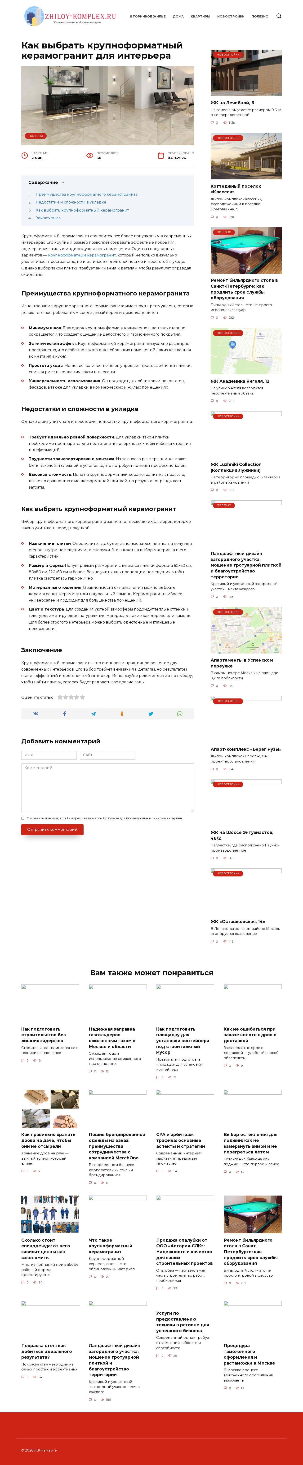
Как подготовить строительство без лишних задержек (43, 1035)
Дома (178, 16)
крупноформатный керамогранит (82, 255)
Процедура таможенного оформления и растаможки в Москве (249, 1354)
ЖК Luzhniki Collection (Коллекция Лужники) (236, 467)
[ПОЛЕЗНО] (246, 271)
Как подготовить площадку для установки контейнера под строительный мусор (182, 1041)
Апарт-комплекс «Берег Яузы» (246, 749)
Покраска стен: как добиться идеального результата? (46, 1351)
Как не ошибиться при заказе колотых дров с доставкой (250, 1035)
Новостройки (231, 16)
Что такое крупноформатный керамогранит (110, 1245)
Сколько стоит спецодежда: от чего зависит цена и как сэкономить (45, 1248)
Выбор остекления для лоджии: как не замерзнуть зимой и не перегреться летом (250, 1143)
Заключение (48, 218)
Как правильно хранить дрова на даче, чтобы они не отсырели (48, 1140)
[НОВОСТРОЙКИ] (246, 93)
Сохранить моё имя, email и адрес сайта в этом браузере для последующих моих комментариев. (105, 818)
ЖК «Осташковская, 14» (238, 921)
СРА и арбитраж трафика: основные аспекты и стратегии (180, 1140)
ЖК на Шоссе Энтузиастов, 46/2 (242, 835)
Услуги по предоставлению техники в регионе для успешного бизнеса (182, 1322)
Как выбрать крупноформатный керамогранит (82, 210)
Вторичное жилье (148, 16)
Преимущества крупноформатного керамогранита (87, 194)
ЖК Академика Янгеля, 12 (240, 380)
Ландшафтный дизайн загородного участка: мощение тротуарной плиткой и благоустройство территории (246, 565)
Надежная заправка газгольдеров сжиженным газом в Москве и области (112, 1038)
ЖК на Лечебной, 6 (232, 102)
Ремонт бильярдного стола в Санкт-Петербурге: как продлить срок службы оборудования (244, 289)
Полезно (260, 16)
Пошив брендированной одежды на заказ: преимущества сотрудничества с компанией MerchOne (117, 1146)
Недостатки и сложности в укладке (71, 202)
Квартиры (200, 16)
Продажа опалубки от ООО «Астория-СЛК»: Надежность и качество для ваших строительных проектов (184, 1251)
